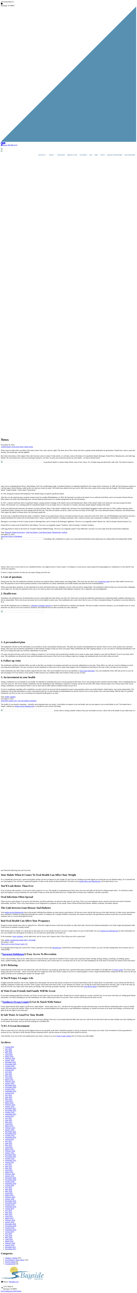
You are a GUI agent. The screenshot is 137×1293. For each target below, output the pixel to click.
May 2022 (8, 1145)
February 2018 (10, 1243)
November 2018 (10, 1226)
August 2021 (9, 1162)
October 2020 (9, 1182)
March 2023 (9, 1126)
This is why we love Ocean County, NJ (14, 944)
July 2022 (8, 1141)
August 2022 (9, 1139)
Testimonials (83, 155)
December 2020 (10, 1178)
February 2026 (10, 1058)
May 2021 (8, 1168)
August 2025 (9, 1070)
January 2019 (9, 1222)
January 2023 (9, 1130)
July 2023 (8, 1118)
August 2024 (9, 1093)
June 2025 (8, 1074)
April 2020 (9, 1193)
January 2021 (9, 1176)
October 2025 (9, 1066)
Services (51, 155)
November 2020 (10, 1180)
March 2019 (9, 1218)
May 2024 (8, 1099)
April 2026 (9, 1054)
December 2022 (10, 1131)
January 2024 (9, 1106)
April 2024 (9, 1101)
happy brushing (18, 936)
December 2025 (10, 1062)
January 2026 (9, 1060)
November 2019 (10, 1203)
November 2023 (10, 1110)
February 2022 (10, 1151)
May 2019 (8, 1214)
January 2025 (9, 1083)
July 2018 (8, 1234)
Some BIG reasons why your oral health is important (18, 701)
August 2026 (9, 1047)
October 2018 (9, 1228)
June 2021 (8, 1166)
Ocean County (118, 970)
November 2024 (10, 1087)
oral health (32, 940)
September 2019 (10, 1207)
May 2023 (8, 1122)
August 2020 (9, 1185)
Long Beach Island (45, 532)
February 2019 (10, 1220)
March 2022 (9, 1149)
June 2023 (8, 1120)
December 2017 (10, 1247)
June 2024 (8, 1097)
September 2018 (10, 1230)
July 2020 (8, 1187)
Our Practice (41, 155)
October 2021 (9, 1158)
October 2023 (9, 1112)
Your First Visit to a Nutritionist (11, 536)
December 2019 (10, 1201)
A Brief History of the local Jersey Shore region (17, 447)
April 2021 (9, 1170)
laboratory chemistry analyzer (41, 605)
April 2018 (9, 1239)
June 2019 (8, 1212)
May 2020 (8, 1191)
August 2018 (9, 1232)
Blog (90, 155)
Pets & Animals (10, 1262)
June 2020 (8, 1189)
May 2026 (8, 1053)
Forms (96, 155)
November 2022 (10, 1133)
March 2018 (9, 1241)
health (7, 697)
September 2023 (10, 1114)
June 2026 (8, 1051)
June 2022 (8, 1143)
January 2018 (9, 1245)
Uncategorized (10, 1264)
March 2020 (9, 1195)
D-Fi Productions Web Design (11, 1291)
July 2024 (8, 1095)
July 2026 (8, 1049)
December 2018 (10, 1224)
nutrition (13, 697)
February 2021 (10, 1174)
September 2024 (10, 1091)
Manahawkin (56, 532)
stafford (64, 532)
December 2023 (10, 1108)
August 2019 (9, 1208)
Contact (102, 155)
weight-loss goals (104, 581)
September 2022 (10, 1137)
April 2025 (9, 1078)
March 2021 (9, 1172)
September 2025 (10, 1068)
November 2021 (10, 1157)
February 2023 (10, 1128)
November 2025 (10, 1064)
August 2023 (9, 1116)
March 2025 (9, 1080)
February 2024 (10, 1105)
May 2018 (8, 1237)
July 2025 (8, 1072)
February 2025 (10, 1081)
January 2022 (9, 1153)
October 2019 (9, 1205)
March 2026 (9, 1056)
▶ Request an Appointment (114, 155)
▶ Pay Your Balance (130, 155)
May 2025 (8, 1076)
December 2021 (10, 1155)
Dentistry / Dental (11, 1258)
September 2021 (10, 1160)
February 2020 (10, 1197)
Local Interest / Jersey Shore (14, 1260)
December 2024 (10, 1085)
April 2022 (9, 1147)
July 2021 (8, 1164)
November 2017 (10, 1249)
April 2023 (9, 1124)
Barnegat (8, 532)
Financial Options (72, 155)
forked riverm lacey (18, 532)
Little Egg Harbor (32, 532)
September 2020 (10, 1183)
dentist (7, 940)
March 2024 (9, 1103)
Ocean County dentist (63, 1036)
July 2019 (8, 1210)
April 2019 (9, 1216)
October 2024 (9, 1089)
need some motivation (87, 671)
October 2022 (9, 1135)
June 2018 (8, 1235)
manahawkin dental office (19, 940)
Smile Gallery (61, 155)
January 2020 (9, 1199)
